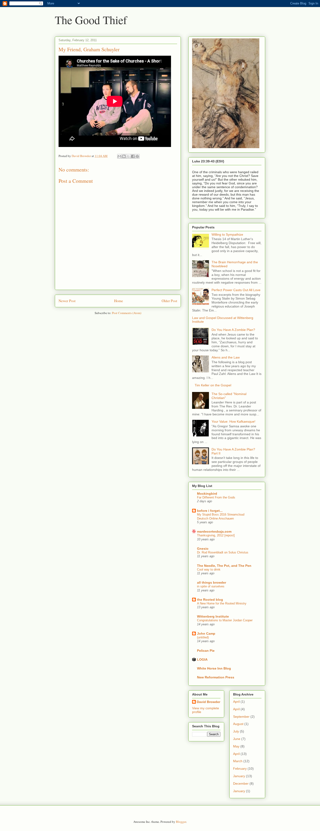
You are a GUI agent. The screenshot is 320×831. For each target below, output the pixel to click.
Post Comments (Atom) (126, 313)
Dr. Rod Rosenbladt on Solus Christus (222, 552)
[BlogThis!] (124, 156)
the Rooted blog (210, 599)
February (240, 768)
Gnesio (202, 548)
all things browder (211, 582)
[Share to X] (128, 156)
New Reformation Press (215, 677)
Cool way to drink (208, 569)
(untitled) (203, 637)
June (236, 739)
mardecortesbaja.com (214, 531)
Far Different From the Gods (216, 497)
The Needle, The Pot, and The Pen (224, 565)
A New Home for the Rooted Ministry (221, 603)
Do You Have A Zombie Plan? (233, 330)
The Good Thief (91, 19)
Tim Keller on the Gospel (213, 385)
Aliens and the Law (226, 357)
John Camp (206, 633)
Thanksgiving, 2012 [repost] (216, 535)
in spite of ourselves (210, 586)
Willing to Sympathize (227, 234)
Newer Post (67, 300)
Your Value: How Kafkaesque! (233, 421)
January (239, 776)
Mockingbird (207, 493)
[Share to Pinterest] (137, 156)
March (237, 761)
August (238, 724)
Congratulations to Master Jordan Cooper (225, 620)
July (236, 731)
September (241, 716)
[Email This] (119, 156)
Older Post (169, 300)
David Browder (208, 702)
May (236, 746)
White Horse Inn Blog (214, 668)
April (236, 701)
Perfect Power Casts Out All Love (236, 290)
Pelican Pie (206, 650)
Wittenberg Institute (213, 616)
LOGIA (202, 659)
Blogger (181, 822)
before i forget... (210, 511)
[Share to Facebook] (132, 156)
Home (118, 300)
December (241, 783)
